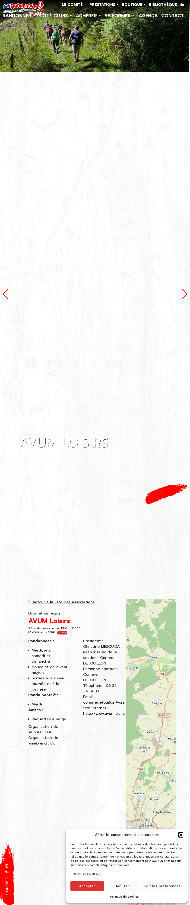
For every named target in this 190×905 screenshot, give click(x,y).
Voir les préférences (162, 886)
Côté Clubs (54, 15)
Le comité (73, 4)
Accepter (87, 886)
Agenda (148, 15)
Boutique (133, 4)
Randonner (18, 15)
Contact (172, 15)
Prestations (103, 4)
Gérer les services (86, 874)
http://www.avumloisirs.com (108, 713)
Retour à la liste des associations (63, 602)
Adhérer (87, 15)
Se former (118, 15)
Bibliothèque (163, 4)
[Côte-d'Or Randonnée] (24, 8)
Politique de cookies (124, 897)
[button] (180, 834)
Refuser (122, 886)
